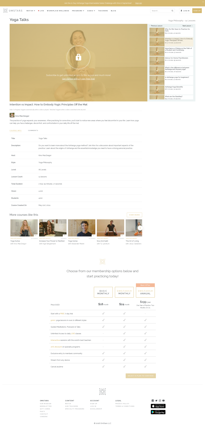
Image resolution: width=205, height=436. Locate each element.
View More (134, 215)
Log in (93, 406)
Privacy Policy (122, 403)
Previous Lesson (156, 26)
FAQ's (42, 411)
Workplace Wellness (58, 11)
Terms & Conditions (124, 406)
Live (42, 11)
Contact (44, 414)
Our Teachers (71, 406)
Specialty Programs (74, 409)
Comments (33, 130)
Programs (77, 11)
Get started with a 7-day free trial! (78, 78)
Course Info (16, 130)
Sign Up (197, 11)
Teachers (103, 11)
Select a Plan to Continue (141, 376)
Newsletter (46, 406)
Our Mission (45, 403)
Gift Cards (45, 409)
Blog (113, 11)
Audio (90, 11)
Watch (29, 11)
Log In (186, 11)
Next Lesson (187, 26)
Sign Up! (138, 3)
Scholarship (96, 409)
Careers (44, 416)
